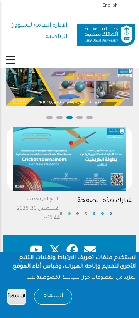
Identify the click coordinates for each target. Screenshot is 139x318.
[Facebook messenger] (102, 217)
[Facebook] (111, 217)
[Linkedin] (94, 217)
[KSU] (106, 32)
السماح (53, 296)
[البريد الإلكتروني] (61, 217)
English (110, 5)
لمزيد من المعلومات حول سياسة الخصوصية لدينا (81, 278)
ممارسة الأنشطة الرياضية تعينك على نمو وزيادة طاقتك (60, 102)
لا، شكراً (16, 296)
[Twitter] (86, 217)
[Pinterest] (77, 217)
